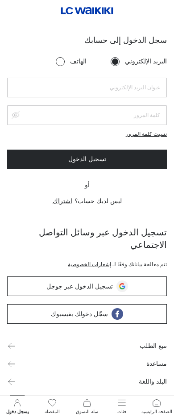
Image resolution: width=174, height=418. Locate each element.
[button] (87, 346)
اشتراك (62, 201)
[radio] (115, 61)
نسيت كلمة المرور (146, 134)
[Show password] (16, 115)
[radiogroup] (111, 61)
